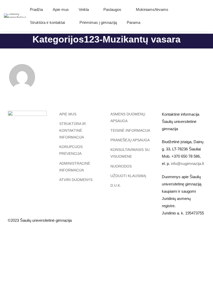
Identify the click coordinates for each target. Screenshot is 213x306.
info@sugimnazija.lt (187, 163)
